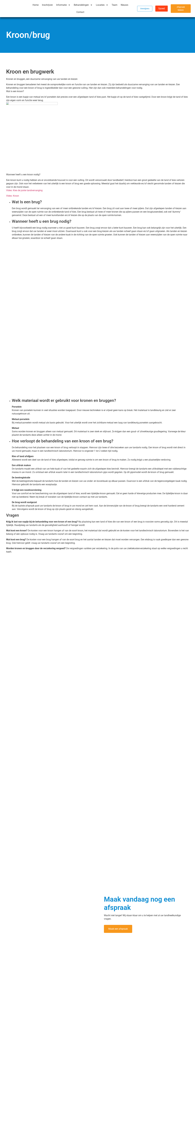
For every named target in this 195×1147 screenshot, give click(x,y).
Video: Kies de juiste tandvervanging (24, 190)
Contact (80, 12)
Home (36, 5)
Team (114, 5)
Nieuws (124, 5)
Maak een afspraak (118, 928)
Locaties (100, 5)
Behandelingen (81, 5)
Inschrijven (47, 5)
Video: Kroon (12, 195)
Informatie (61, 5)
